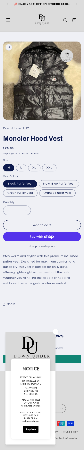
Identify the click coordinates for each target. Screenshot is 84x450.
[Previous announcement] (7, 4)
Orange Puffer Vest (57, 192)
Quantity (8, 202)
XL (34, 167)
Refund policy (70, 432)
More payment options (42, 246)
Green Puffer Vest (20, 192)
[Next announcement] (76, 4)
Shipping (8, 153)
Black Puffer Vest (20, 183)
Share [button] (11, 304)
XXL (49, 167)
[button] (8, 20)
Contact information (66, 438)
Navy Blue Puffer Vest (59, 183)
